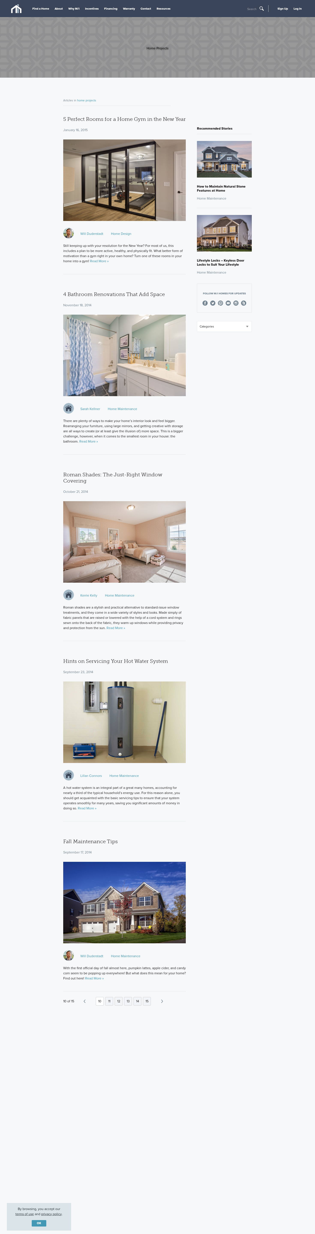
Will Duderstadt (91, 233)
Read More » (99, 261)
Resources (164, 8)
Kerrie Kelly (88, 595)
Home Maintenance (122, 408)
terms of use (24, 1214)
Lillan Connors (91, 775)
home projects (86, 100)
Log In (298, 8)
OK (39, 1223)
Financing (110, 8)
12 (118, 1001)
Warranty (129, 8)
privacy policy (51, 1214)
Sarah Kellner (90, 408)
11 (109, 1001)
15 (147, 1001)
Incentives (92, 8)
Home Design (121, 233)
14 (137, 1001)
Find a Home (40, 8)
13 (128, 1001)
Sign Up (283, 8)
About (59, 8)
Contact (146, 8)
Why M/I (74, 8)
